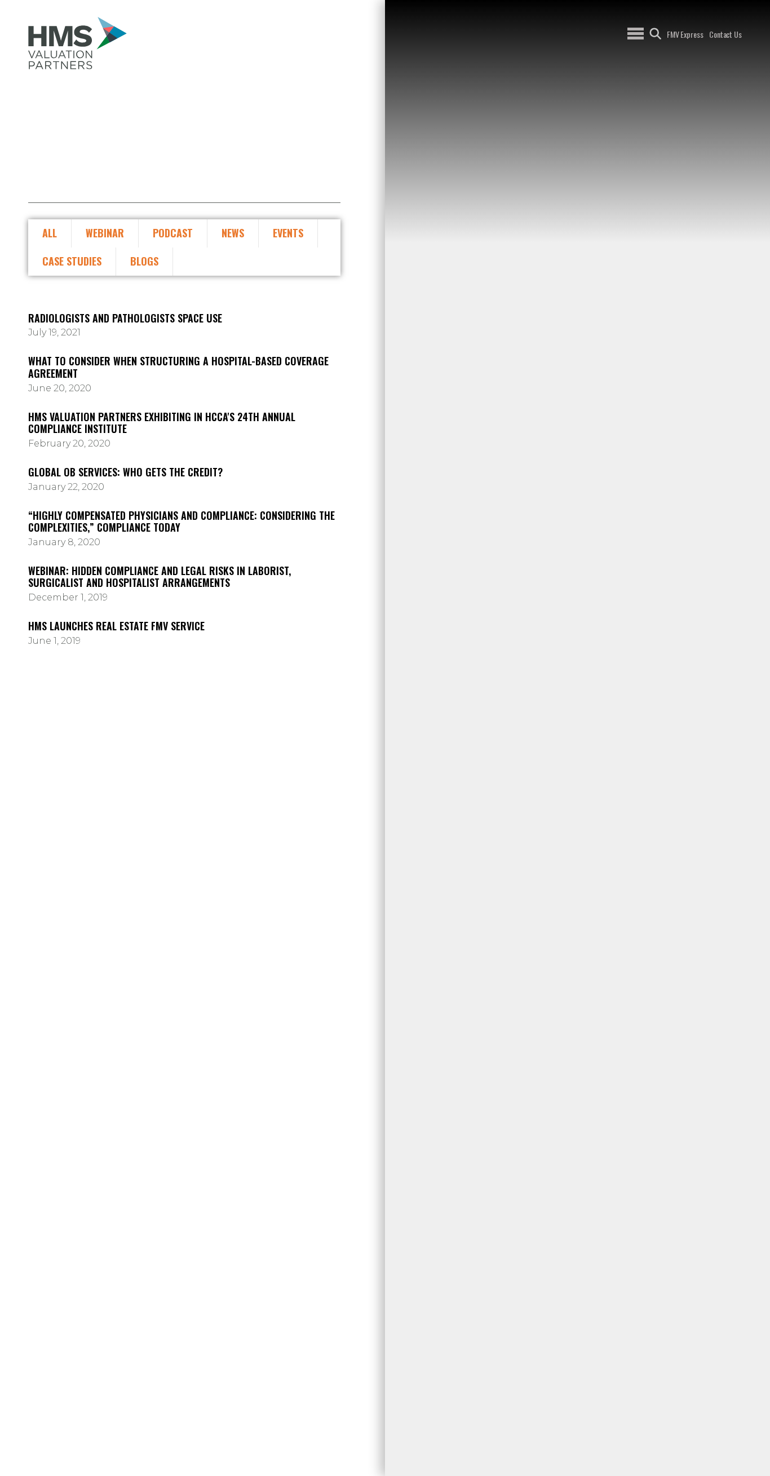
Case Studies (71, 261)
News (233, 233)
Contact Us (725, 34)
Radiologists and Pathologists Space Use (125, 318)
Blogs (144, 261)
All (49, 233)
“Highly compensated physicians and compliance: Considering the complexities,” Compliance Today (181, 522)
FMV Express (685, 34)
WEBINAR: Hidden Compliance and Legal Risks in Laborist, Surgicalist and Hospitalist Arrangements (159, 577)
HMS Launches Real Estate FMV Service (116, 626)
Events (288, 233)
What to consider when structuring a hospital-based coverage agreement (178, 367)
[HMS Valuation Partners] (77, 43)
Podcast (173, 233)
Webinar (105, 233)
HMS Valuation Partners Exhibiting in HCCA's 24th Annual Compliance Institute (161, 423)
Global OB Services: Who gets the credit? (125, 472)
